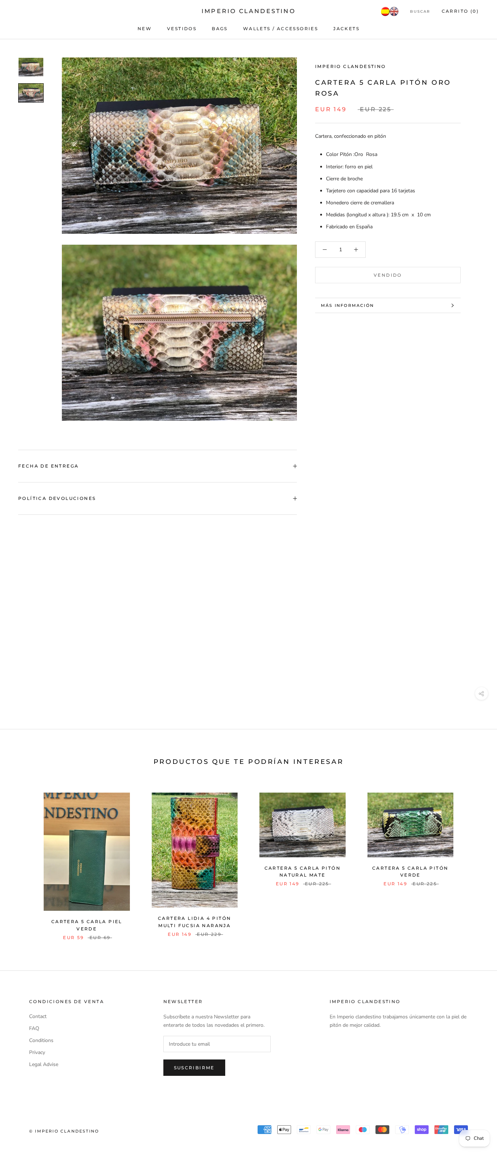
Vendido (388, 275)
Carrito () (460, 11)
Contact (38, 1016)
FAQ (34, 1028)
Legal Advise (43, 1064)
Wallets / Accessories (280, 28)
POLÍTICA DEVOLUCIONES (57, 498)
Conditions (41, 1040)
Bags (220, 28)
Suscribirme (194, 1067)
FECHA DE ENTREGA (48, 466)
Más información (347, 305)
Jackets (346, 28)
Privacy (37, 1052)
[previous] (23, 859)
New (145, 28)
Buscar (420, 11)
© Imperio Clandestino (64, 1131)
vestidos (181, 28)
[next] (474, 859)
